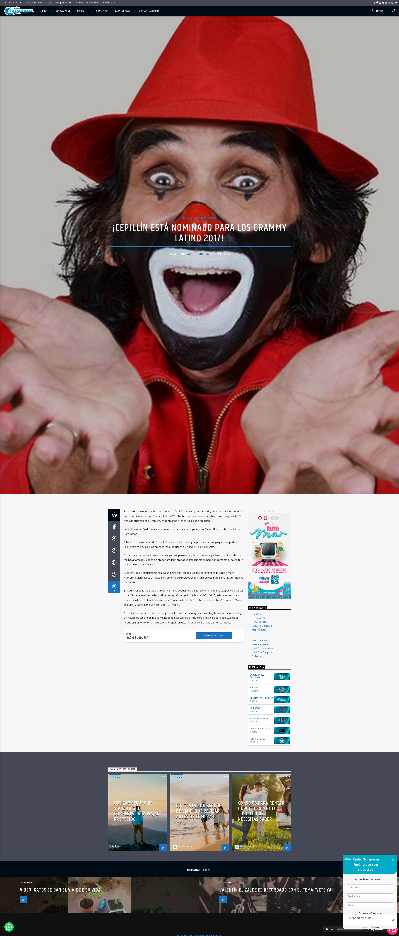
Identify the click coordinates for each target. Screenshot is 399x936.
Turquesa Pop (101, 11)
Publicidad (110, 3)
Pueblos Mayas (257, 784)
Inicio (45, 11)
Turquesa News (62, 11)
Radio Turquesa (198, 274)
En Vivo (379, 11)
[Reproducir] (327, 929)
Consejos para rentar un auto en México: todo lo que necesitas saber (261, 856)
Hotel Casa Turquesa (87, 3)
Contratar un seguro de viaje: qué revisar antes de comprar (199, 856)
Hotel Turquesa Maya (60, 3)
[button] (9, 927)
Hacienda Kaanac (35, 3)
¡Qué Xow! (255, 753)
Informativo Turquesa (261, 742)
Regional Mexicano (206, 238)
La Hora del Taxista (260, 773)
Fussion (254, 732)
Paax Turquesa (122, 11)
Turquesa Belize (259, 666)
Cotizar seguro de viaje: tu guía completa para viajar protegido (137, 856)
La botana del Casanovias (257, 720)
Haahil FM (82, 11)
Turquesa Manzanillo (148, 11)
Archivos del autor (214, 680)
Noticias (187, 238)
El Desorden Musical (260, 763)
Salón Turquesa (13, 3)
